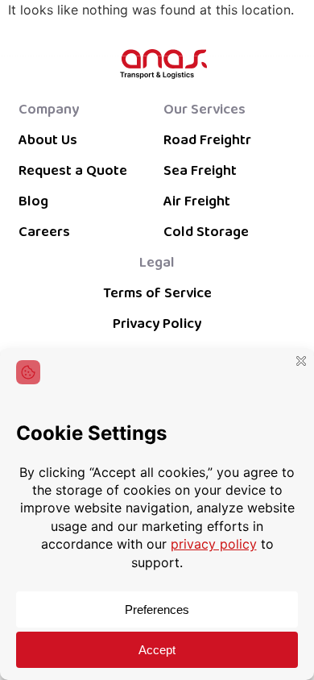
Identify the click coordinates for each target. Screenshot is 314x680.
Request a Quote (73, 171)
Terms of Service (157, 293)
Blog (33, 201)
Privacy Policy (157, 324)
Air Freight (196, 201)
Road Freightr (207, 140)
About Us (48, 140)
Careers (44, 232)
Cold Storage (206, 232)
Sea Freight (200, 171)
